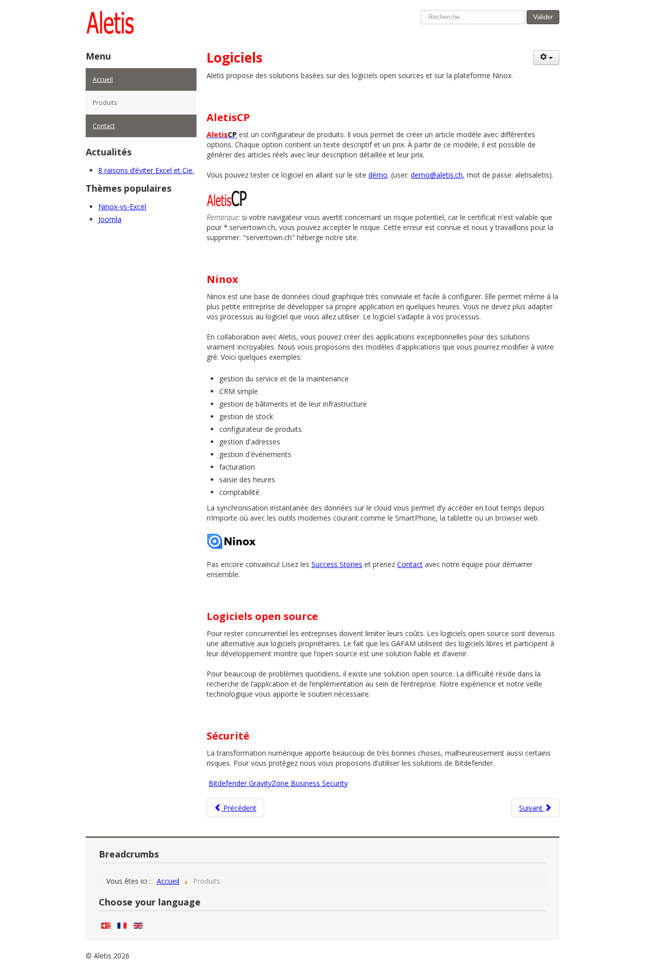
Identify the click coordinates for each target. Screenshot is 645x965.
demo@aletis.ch (437, 175)
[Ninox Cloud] (232, 540)
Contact (104, 126)
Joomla (109, 219)
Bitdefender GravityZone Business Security (278, 783)
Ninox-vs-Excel (122, 206)
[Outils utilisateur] (546, 57)
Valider (543, 17)
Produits (105, 102)
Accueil (103, 79)
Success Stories (336, 564)
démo (378, 175)
